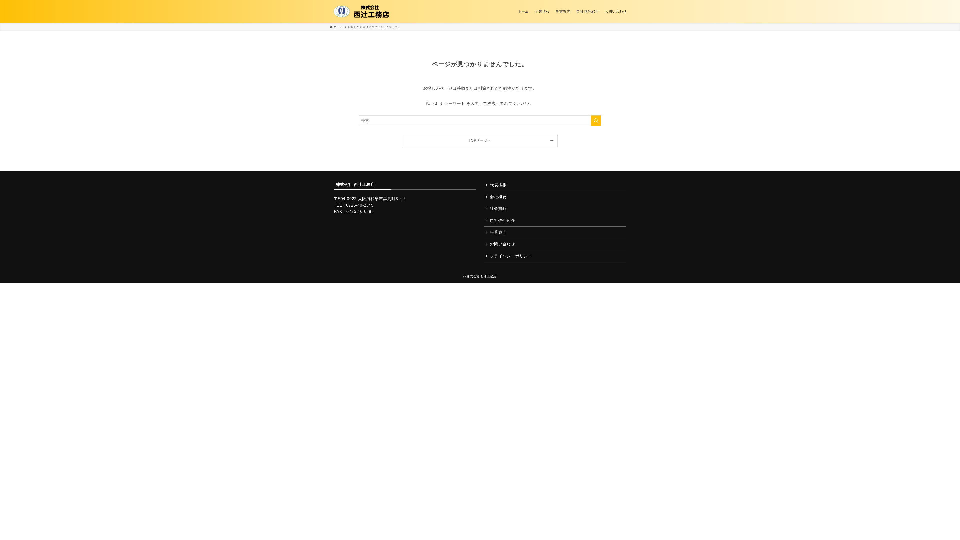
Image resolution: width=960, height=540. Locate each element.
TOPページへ (480, 140)
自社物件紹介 (502, 220)
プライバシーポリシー (511, 256)
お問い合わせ (502, 244)
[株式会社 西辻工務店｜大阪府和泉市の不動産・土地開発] (362, 11)
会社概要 (498, 197)
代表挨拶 (498, 185)
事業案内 (498, 232)
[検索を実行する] (596, 121)
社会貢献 (498, 208)
